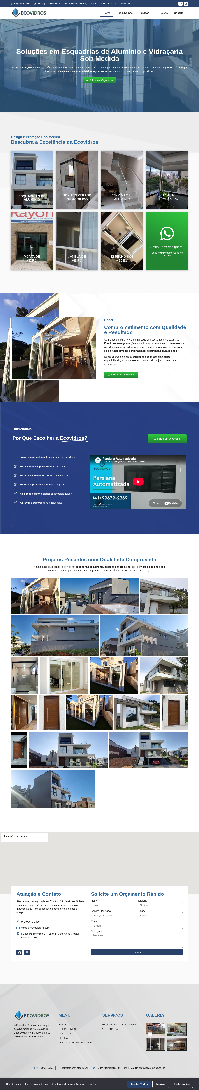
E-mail (94, 921)
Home (106, 13)
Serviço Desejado (101, 911)
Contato (178, 13)
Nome (94, 901)
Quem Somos (125, 13)
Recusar (161, 1084)
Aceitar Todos (139, 1084)
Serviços (144, 13)
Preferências (182, 1084)
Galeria (164, 13)
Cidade (142, 911)
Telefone (142, 901)
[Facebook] (180, 4)
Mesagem (96, 931)
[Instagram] (186, 4)
